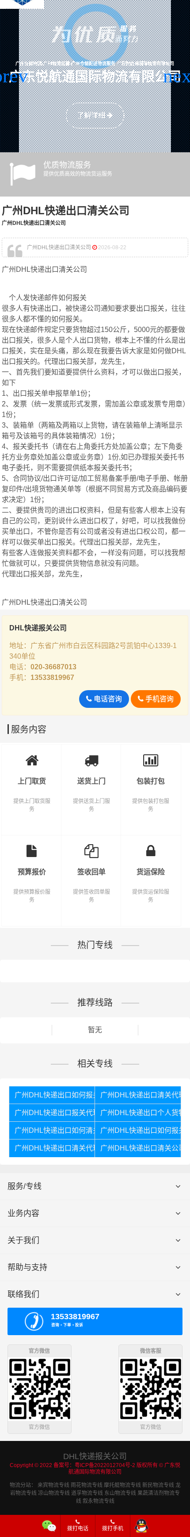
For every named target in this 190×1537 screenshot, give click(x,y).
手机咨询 (159, 699)
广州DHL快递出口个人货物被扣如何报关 (140, 1112)
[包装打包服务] (151, 757)
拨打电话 (77, 1528)
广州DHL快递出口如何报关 (55, 1095)
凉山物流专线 (54, 1493)
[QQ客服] (141, 1526)
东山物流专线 (120, 1493)
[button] (10, 76)
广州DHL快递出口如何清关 (55, 1130)
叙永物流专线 (98, 1501)
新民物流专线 (158, 1485)
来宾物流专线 (53, 1485)
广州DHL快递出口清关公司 (140, 1148)
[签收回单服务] (91, 848)
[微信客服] (49, 1526)
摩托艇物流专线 (122, 1485)
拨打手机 (112, 1528)
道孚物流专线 (87, 1493)
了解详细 (92, 115)
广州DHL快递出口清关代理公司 (140, 1095)
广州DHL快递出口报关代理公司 (55, 1112)
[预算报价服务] (32, 848)
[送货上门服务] (91, 757)
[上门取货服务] (32, 757)
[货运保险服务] (151, 848)
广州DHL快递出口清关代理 (55, 1148)
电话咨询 (107, 699)
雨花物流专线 (87, 1485)
